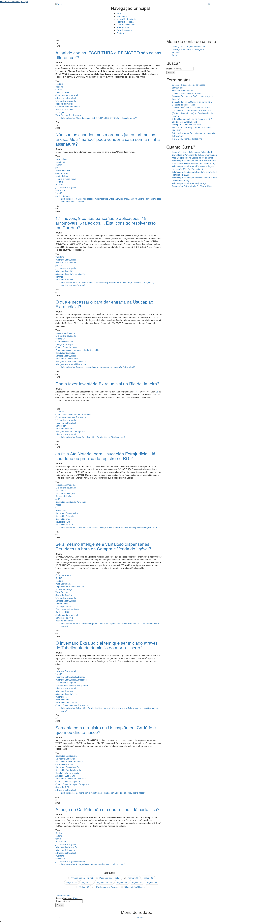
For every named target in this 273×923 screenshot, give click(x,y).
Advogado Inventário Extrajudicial (70, 273)
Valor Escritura (62, 592)
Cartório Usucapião (64, 341)
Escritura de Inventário (65, 262)
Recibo (58, 833)
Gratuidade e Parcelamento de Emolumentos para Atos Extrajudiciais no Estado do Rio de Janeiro (194, 156)
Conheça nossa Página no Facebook (188, 46)
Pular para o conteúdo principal (14, 1)
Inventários (122, 16)
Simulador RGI (62, 787)
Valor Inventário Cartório (66, 702)
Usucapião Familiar (64, 524)
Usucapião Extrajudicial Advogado (70, 501)
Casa (57, 507)
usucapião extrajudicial (65, 333)
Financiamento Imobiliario (67, 609)
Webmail (176, 52)
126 (71, 882)
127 (86, 882)
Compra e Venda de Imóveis (68, 106)
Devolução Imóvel (63, 606)
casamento (60, 161)
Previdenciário (123, 27)
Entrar (175, 55)
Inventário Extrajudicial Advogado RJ (71, 679)
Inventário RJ (61, 696)
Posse (58, 504)
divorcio (58, 164)
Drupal (75, 897)
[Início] (59, 4)
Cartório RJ (60, 425)
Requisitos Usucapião (65, 352)
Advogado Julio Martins (65, 775)
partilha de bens (62, 195)
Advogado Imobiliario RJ (66, 847)
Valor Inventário (62, 699)
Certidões (59, 578)
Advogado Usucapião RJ (66, 358)
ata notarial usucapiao (65, 493)
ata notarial (60, 490)
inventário (59, 193)
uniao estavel (61, 159)
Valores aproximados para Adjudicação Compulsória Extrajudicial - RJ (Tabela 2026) (192, 184)
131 (152, 882)
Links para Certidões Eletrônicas (186, 124)
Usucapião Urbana (63, 518)
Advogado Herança (64, 279)
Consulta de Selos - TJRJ (183, 104)
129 (122, 882)
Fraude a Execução (64, 589)
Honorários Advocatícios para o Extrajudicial (192, 152)
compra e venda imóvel (65, 178)
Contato (120, 33)
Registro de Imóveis (64, 103)
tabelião (59, 838)
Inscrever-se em (62, 894)
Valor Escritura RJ (63, 583)
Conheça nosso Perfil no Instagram (188, 49)
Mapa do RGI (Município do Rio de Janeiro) (191, 127)
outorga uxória (62, 173)
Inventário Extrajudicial (65, 259)
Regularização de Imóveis (67, 772)
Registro (59, 86)
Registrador (60, 841)
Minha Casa (60, 510)
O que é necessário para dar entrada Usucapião (77, 350)
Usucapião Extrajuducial (66, 755)
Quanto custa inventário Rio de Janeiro (73, 414)
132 (84, 887)
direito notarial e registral (66, 95)
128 (104, 882)
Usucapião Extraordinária (66, 513)
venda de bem (61, 176)
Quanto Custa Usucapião (66, 347)
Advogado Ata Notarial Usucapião (70, 364)
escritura (59, 83)
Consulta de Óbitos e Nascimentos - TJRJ (191, 107)
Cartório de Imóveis (64, 617)
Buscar (169, 68)
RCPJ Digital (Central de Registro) (187, 138)
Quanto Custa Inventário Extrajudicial (72, 705)
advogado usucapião (64, 344)
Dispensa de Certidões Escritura (69, 586)
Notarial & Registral (125, 21)
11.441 (136, 391)
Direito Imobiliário (63, 92)
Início (119, 13)
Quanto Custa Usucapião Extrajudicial (72, 784)
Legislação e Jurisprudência (184, 121)
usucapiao (60, 190)
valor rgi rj (59, 112)
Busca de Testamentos (182, 90)
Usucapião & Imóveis (126, 18)
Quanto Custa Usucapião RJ (68, 781)
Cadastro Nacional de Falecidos (186, 93)
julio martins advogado (65, 100)
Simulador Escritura (64, 595)
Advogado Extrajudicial (65, 850)
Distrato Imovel (62, 603)
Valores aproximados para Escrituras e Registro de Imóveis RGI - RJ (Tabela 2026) (193, 167)
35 (157, 391)
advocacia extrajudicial (65, 98)
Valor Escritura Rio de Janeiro (68, 115)
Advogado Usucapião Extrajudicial (70, 361)
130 (137, 882)
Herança (59, 276)
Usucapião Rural (62, 521)
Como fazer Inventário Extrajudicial (71, 417)
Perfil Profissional (124, 30)
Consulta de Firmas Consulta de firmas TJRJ (192, 101)
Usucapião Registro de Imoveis (69, 761)
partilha (58, 167)
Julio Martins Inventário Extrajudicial (71, 685)
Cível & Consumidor (126, 24)
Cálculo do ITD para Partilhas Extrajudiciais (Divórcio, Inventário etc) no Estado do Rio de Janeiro (192, 113)
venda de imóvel (62, 170)
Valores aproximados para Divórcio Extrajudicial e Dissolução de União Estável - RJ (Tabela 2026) (194, 162)
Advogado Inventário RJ (66, 693)
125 (148, 877)
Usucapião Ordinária (64, 516)
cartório (58, 89)
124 (133, 877)
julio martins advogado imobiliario (70, 861)
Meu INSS (176, 130)
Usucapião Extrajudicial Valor (68, 770)
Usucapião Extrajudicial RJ (67, 767)
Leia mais (99, 117)
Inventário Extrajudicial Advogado (70, 676)
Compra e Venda (63, 575)
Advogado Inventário (64, 271)
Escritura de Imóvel (64, 109)
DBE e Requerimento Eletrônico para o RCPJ (192, 118)
